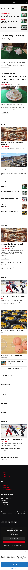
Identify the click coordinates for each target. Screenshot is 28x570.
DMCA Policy (4, 500)
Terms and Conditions (8, 489)
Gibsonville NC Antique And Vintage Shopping (12, 245)
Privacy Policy (6, 476)
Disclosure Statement (6, 498)
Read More (5, 68)
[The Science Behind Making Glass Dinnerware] (24, 21)
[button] (26, 551)
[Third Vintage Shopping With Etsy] (24, 8)
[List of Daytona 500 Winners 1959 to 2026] (24, 213)
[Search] (26, 2)
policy (18, 545)
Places (3, 124)
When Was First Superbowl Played (16, 361)
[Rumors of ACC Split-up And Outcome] (14, 344)
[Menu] (2, 2)
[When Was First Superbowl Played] (3, 363)
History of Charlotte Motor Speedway (12, 169)
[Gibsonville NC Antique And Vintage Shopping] (14, 134)
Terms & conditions (5, 504)
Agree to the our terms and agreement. (14, 545)
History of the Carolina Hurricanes (9, 198)
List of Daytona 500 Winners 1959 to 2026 (12, 330)
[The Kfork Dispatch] (14, 2)
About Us (5, 472)
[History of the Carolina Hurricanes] (24, 199)
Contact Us (5, 474)
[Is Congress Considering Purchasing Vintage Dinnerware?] (24, 27)
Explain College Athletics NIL (14, 368)
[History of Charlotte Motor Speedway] (14, 160)
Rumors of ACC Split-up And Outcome (11, 355)
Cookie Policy (13, 568)
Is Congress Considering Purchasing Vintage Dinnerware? (10, 192)
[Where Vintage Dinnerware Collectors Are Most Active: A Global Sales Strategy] (24, 15)
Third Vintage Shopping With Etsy (9, 8)
